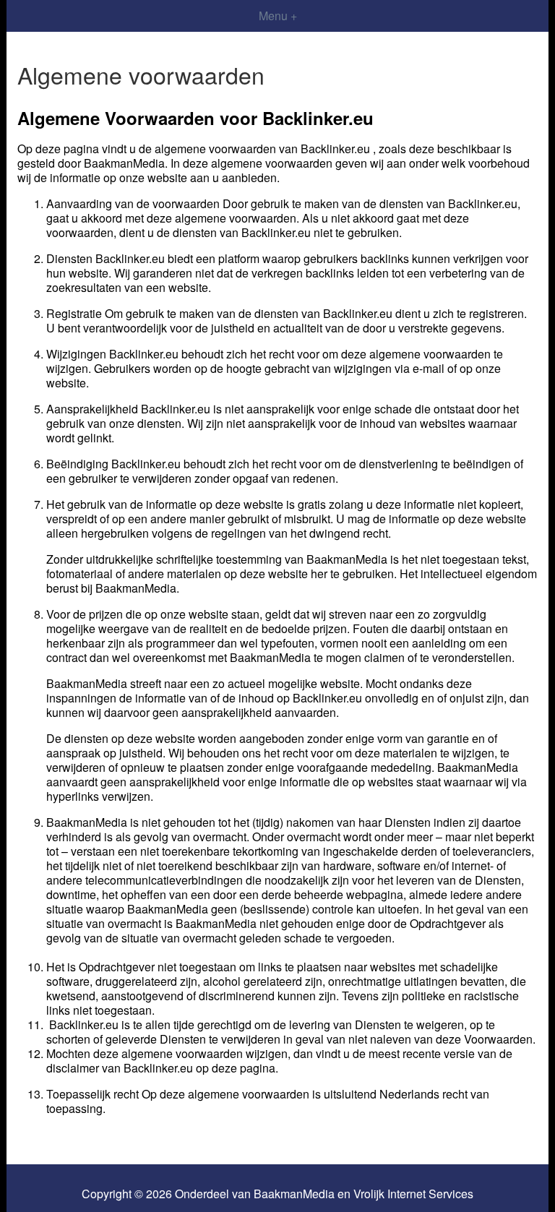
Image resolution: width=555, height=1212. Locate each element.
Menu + (278, 15)
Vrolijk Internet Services (413, 1194)
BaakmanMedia (294, 1194)
